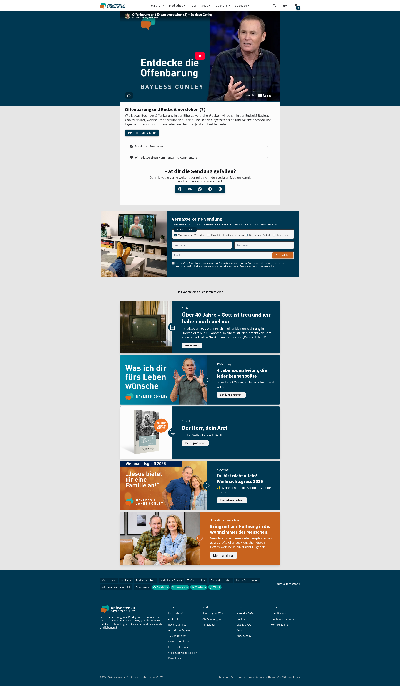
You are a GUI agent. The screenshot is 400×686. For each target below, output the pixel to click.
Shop (204, 5)
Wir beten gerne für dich (116, 587)
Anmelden (282, 255)
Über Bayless (278, 613)
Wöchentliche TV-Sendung (192, 235)
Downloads (142, 587)
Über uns (222, 5)
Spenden (241, 5)
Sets (239, 630)
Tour (193, 5)
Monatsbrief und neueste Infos (227, 235)
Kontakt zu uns (279, 624)
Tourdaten (282, 235)
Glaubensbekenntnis (283, 619)
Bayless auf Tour (145, 580)
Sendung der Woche (214, 613)
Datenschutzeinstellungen (242, 677)
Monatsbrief (109, 580)
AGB (279, 677)
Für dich (156, 5)
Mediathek (176, 5)
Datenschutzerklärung (257, 263)
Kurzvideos (209, 624)
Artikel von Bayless (171, 580)
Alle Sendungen (211, 619)
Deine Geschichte (221, 580)
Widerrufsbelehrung (291, 677)
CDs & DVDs (244, 624)
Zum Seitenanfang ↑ (288, 584)
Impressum (224, 677)
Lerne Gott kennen (247, 580)
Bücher (241, 619)
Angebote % (244, 636)
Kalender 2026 (245, 613)
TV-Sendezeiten (196, 580)
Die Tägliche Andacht (260, 235)
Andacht (126, 580)
